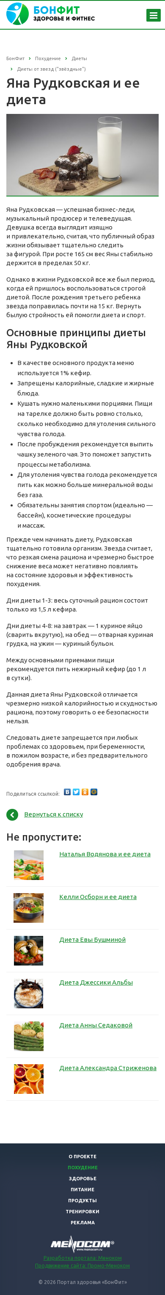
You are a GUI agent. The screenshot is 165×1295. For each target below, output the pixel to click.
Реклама (83, 1222)
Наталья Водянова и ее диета (105, 854)
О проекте (82, 1156)
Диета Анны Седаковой (95, 1025)
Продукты (82, 1200)
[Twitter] (76, 792)
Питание (82, 1189)
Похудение (83, 1167)
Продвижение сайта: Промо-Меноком (82, 1265)
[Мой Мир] (94, 792)
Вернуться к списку (53, 814)
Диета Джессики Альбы (96, 982)
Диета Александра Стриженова (108, 1067)
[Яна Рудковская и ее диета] (82, 118)
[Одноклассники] (85, 792)
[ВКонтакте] (67, 792)
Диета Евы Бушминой (92, 939)
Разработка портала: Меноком (83, 1258)
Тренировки (82, 1211)
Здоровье (82, 1178)
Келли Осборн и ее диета (98, 896)
